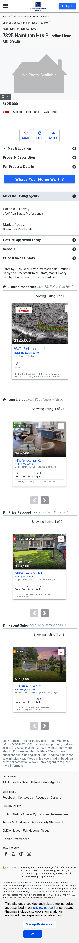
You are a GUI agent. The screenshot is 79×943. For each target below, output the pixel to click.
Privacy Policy (12, 806)
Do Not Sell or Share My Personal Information (35, 814)
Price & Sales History (19, 258)
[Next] (45, 500)
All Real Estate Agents (45, 782)
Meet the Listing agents (21, 196)
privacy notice (43, 908)
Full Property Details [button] (18, 167)
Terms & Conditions (16, 822)
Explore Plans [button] (47, 876)
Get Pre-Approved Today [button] (22, 240)
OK (32, 933)
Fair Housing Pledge (36, 830)
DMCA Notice (11, 830)
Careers (56, 797)
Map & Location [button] (19, 148)
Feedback (9, 797)
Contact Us (25, 797)
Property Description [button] (19, 157)
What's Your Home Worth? (39, 179)
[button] (67, 6)
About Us (42, 797)
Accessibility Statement (47, 822)
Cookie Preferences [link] (16, 839)
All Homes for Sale (15, 782)
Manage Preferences (40, 924)
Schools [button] (9, 249)
